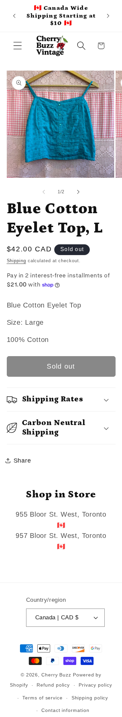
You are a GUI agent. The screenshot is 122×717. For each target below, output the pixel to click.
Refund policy (53, 685)
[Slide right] (78, 191)
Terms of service (42, 697)
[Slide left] (43, 191)
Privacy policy (95, 685)
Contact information (65, 710)
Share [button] (22, 460)
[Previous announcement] (14, 15)
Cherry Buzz (56, 674)
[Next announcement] (108, 15)
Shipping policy (90, 697)
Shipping (16, 260)
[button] (17, 45)
